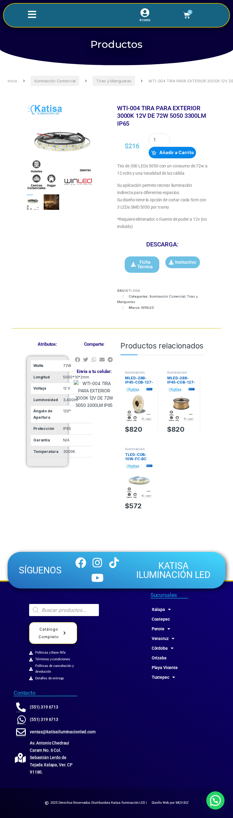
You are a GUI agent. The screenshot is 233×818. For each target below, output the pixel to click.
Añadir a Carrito (176, 152)
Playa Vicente (165, 667)
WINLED (147, 307)
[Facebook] (80, 562)
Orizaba (159, 657)
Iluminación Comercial (55, 80)
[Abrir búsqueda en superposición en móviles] (64, 610)
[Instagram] (97, 562)
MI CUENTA (145, 20)
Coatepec (161, 619)
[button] (142, 264)
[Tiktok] (114, 562)
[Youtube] (97, 577)
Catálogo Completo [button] (49, 633)
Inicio (12, 80)
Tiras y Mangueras (113, 80)
